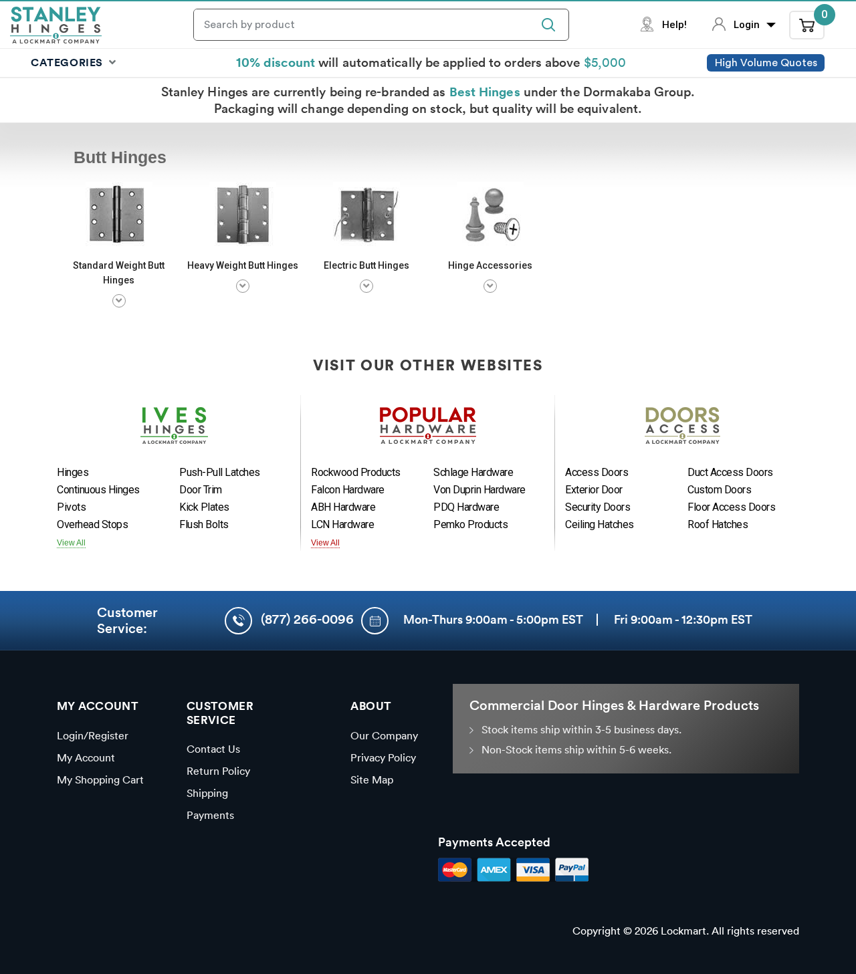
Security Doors (597, 507)
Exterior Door (594, 489)
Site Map (371, 779)
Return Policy (218, 770)
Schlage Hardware (473, 472)
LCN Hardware (342, 524)
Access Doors (596, 472)
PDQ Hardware (466, 507)
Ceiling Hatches (599, 524)
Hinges (72, 472)
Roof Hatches (717, 524)
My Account (86, 757)
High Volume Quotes (766, 62)
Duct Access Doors (730, 472)
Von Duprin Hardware (479, 489)
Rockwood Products (356, 472)
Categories (68, 62)
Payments (210, 815)
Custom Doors (719, 489)
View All (71, 542)
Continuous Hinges (98, 489)
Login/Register (92, 735)
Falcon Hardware (348, 489)
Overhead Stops (92, 524)
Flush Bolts (204, 524)
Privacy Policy (383, 757)
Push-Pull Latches (219, 472)
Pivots (71, 507)
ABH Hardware (343, 507)
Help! (674, 25)
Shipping (207, 793)
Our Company (384, 735)
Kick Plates (204, 507)
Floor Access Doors (731, 507)
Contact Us (213, 748)
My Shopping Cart (100, 779)
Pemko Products (470, 524)
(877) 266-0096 (307, 619)
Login (748, 25)
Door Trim (200, 489)
